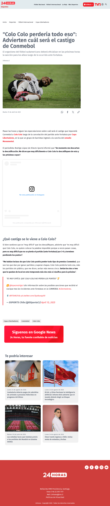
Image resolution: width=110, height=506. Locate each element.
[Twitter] (73, 112)
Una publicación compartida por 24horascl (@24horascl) (32, 223)
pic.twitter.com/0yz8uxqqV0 (33, 295)
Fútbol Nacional (39, 4)
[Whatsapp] (62, 112)
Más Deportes (73, 4)
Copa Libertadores (42, 22)
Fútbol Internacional (53, 4)
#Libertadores (65, 288)
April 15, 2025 (48, 302)
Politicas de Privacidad (55, 497)
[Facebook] (67, 112)
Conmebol (25, 321)
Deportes (12, 22)
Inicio (5, 22)
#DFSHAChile (14, 295)
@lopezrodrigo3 (16, 285)
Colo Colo (36, 321)
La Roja (64, 4)
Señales (89, 4)
